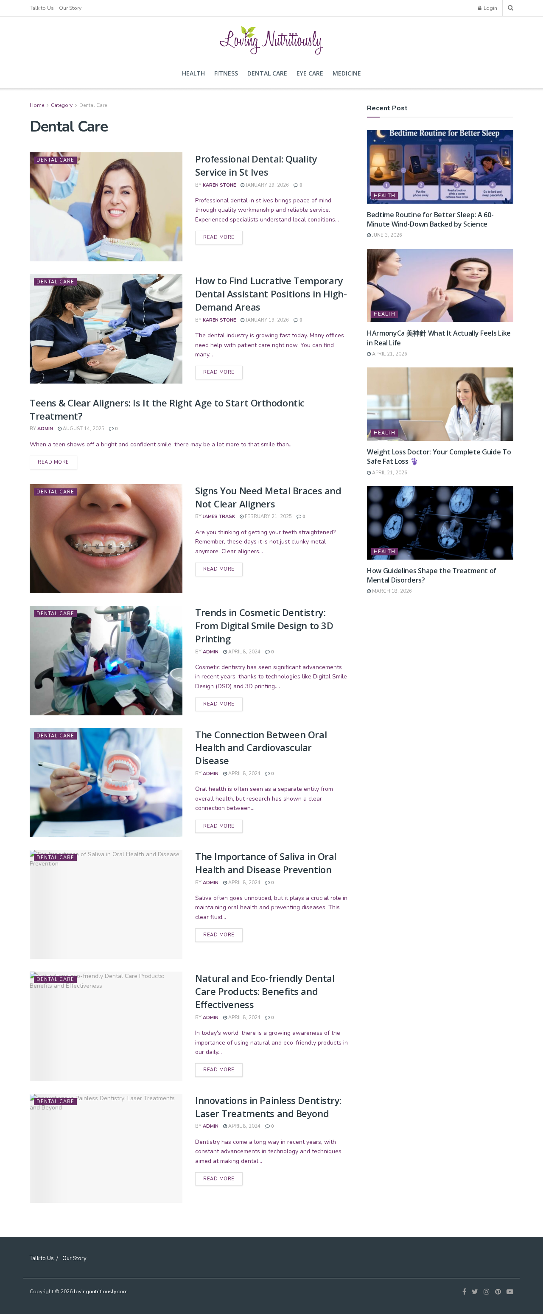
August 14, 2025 (83, 429)
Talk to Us (42, 8)
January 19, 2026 (266, 320)
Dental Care (267, 73)
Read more (219, 237)
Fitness (226, 73)
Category (62, 105)
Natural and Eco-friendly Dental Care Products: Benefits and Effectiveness (264, 991)
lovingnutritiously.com (101, 1291)
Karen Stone (219, 185)
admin (45, 429)
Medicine (347, 73)
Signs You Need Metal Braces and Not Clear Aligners (268, 497)
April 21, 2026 (389, 354)
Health (193, 73)
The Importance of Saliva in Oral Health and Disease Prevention (265, 863)
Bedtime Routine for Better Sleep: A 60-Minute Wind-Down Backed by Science (430, 219)
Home (37, 105)
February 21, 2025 (268, 516)
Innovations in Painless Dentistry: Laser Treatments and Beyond (268, 1107)
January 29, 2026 (266, 185)
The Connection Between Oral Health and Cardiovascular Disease (261, 747)
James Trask (219, 516)
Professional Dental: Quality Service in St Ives (256, 165)
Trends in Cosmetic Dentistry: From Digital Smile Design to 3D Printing (264, 625)
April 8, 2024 (243, 652)
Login (489, 8)
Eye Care (310, 73)
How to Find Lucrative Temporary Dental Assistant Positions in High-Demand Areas (271, 293)
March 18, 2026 (391, 591)
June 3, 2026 (386, 235)
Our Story (70, 8)
